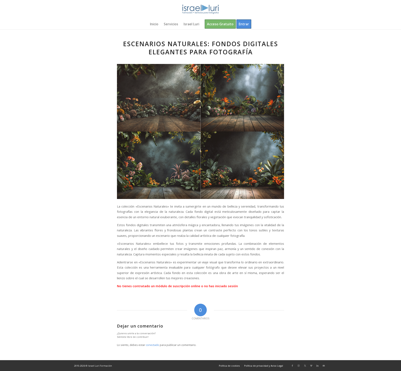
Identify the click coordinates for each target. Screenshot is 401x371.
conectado (152, 345)
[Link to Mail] (324, 365)
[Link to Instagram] (299, 365)
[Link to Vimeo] (311, 365)
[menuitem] (154, 24)
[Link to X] (305, 365)
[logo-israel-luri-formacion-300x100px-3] (200, 9)
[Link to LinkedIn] (317, 365)
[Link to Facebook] (292, 365)
